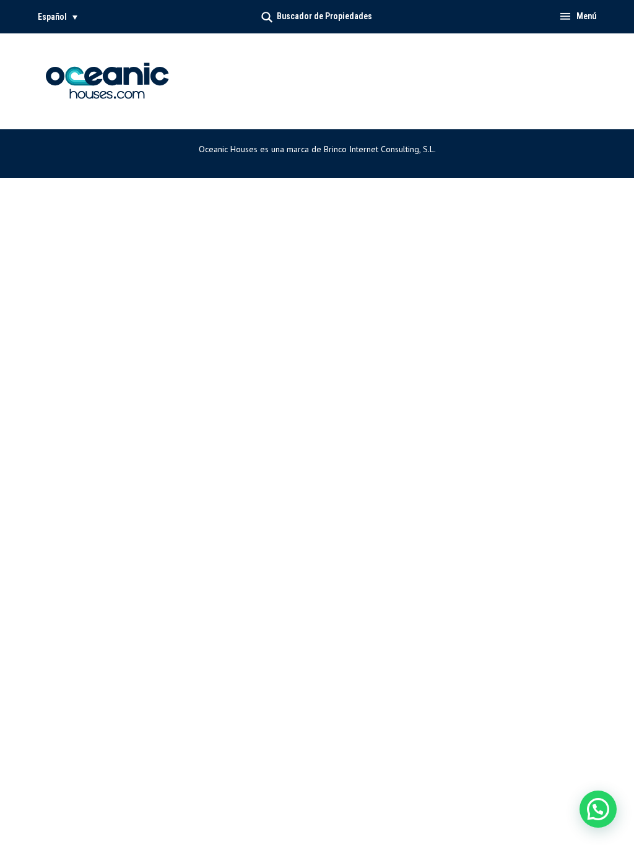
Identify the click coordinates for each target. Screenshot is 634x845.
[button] (58, 16)
